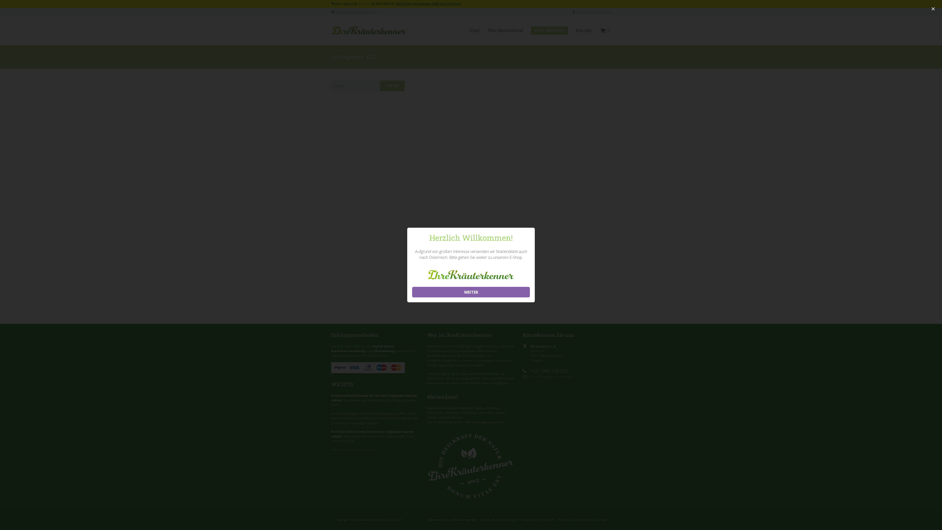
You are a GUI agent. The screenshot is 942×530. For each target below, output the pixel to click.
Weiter (471, 292)
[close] (933, 9)
